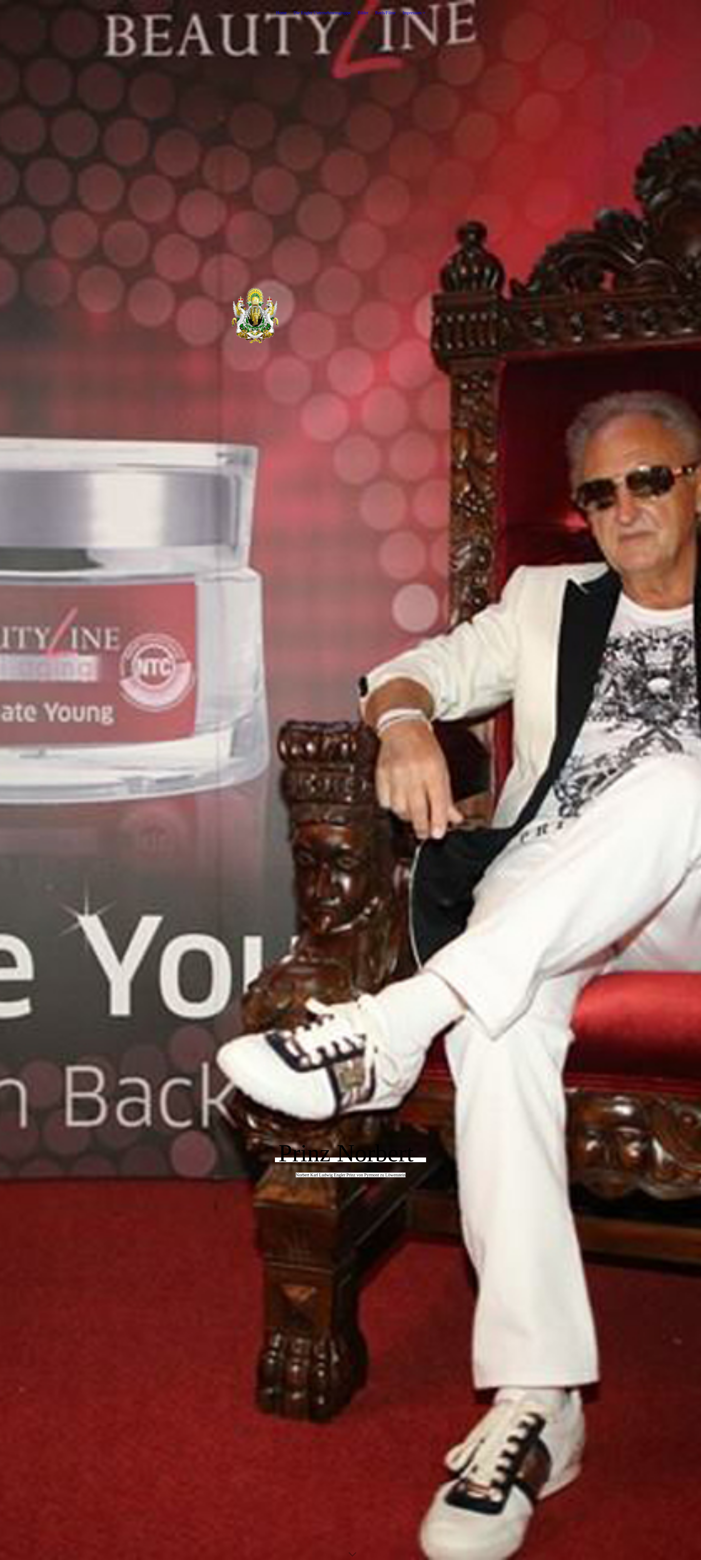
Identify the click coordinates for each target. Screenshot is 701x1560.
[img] (350, 780)
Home (281, 12)
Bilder (363, 12)
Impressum (412, 12)
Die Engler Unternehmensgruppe (322, 12)
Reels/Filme (385, 12)
